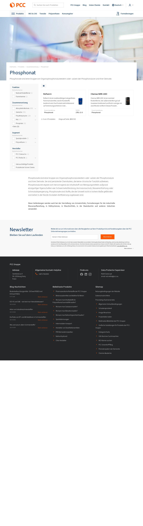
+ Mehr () (15, 126)
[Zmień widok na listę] (43, 86)
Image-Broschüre (105, 312)
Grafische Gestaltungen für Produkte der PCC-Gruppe (112, 326)
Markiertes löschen (17, 90)
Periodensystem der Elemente (109, 349)
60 (75, 119)
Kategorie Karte (104, 332)
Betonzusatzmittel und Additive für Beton (70, 295)
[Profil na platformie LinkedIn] (86, 274)
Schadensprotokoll (105, 308)
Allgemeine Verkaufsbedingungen (110, 304)
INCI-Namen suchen (105, 340)
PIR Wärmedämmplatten (64, 332)
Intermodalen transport (64, 323)
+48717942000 (44, 274)
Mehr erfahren (128, 248)
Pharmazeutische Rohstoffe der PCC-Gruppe (71, 291)
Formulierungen (127, 13)
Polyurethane (54, 13)
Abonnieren (107, 237)
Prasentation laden (105, 317)
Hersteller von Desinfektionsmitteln (68, 328)
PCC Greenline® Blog (106, 345)
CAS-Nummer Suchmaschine (108, 336)
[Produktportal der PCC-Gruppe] (18, 5)
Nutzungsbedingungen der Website (107, 291)
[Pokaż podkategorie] (35, 108)
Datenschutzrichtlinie (102, 295)
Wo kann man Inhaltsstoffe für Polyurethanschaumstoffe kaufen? (64, 301)
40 (73, 119)
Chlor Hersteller (61, 340)
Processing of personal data (105, 300)
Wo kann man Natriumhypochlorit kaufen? (70, 315)
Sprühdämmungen (62, 319)
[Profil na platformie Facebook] (81, 274)
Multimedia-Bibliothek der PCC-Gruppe (112, 321)
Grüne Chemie (94, 5)
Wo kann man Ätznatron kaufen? (67, 311)
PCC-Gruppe (75, 5)
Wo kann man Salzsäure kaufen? (67, 306)
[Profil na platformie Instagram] (90, 274)
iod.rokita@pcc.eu (122, 246)
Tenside (43, 13)
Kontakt (106, 5)
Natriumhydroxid (61, 336)
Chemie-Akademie (105, 353)
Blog (84, 5)
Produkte (20, 13)
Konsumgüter (67, 13)
